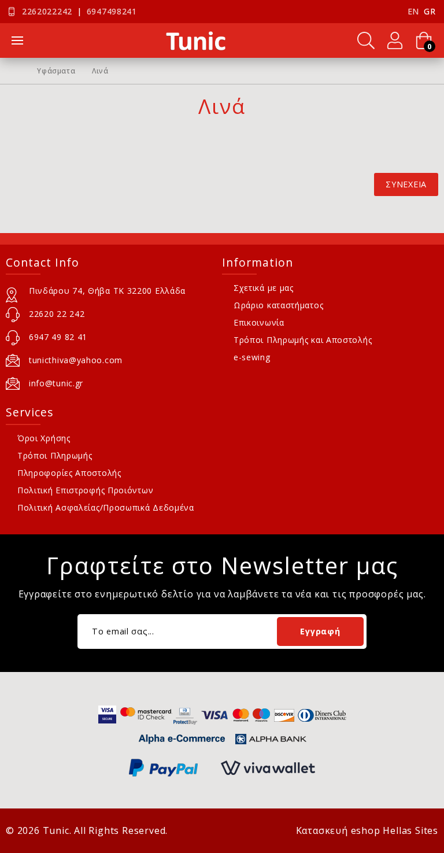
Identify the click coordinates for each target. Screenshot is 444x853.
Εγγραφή (320, 631)
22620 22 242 (56, 313)
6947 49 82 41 (58, 336)
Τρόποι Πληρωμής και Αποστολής (303, 339)
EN (413, 11)
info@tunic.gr (56, 383)
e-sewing (252, 357)
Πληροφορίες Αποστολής (69, 472)
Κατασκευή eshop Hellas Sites (367, 830)
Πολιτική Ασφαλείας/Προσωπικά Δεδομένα (105, 507)
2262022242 (47, 11)
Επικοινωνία (259, 322)
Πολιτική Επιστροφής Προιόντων (85, 490)
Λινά (100, 71)
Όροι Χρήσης (44, 438)
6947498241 (112, 11)
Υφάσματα (56, 71)
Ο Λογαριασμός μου (394, 40)
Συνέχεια (406, 184)
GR (429, 11)
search (366, 40)
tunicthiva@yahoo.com (76, 360)
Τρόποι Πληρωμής (54, 455)
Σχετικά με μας (264, 287)
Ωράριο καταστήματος (278, 305)
